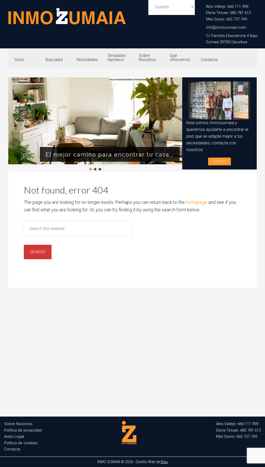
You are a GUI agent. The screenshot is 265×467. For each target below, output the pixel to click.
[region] (95, 124)
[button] (16, 121)
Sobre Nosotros (18, 423)
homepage (196, 202)
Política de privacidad (23, 430)
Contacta (219, 161)
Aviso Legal (14, 436)
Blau (164, 462)
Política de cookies (21, 443)
